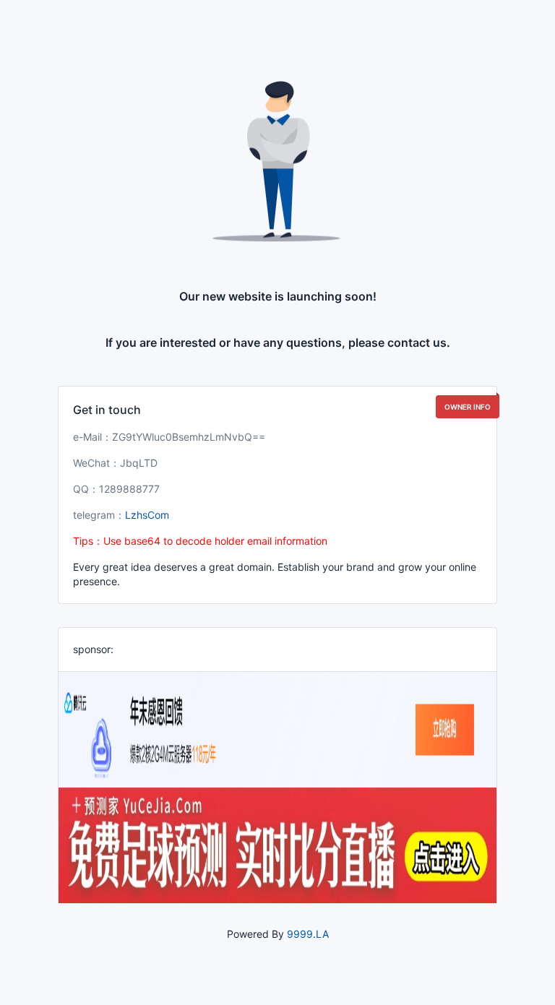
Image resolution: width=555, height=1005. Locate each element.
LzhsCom (147, 515)
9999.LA (308, 934)
